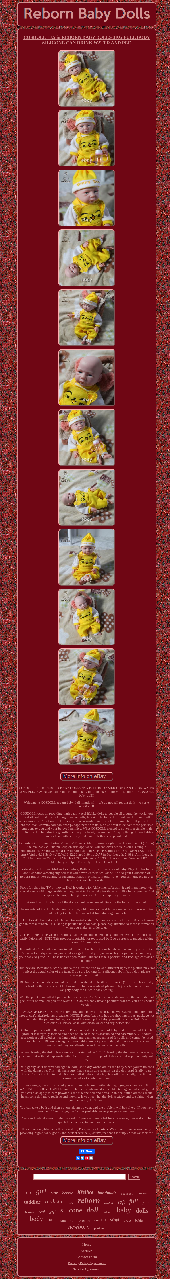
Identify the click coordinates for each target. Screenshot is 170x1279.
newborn (79, 1226)
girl (41, 1191)
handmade (107, 1192)
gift (52, 1211)
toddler (32, 1202)
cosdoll (100, 1220)
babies (139, 1220)
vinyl (114, 1219)
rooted (108, 1203)
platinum (99, 1228)
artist (70, 1203)
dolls (142, 1210)
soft (121, 1202)
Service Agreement (86, 1269)
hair (51, 1219)
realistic (54, 1201)
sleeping (127, 1194)
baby (124, 1210)
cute (54, 1192)
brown (29, 1212)
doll (92, 1210)
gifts (145, 1203)
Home (86, 1244)
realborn (107, 1212)
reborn (89, 1200)
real (42, 1212)
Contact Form (86, 1257)
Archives (86, 1250)
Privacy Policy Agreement (87, 1263)
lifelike (85, 1192)
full (133, 1201)
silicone (71, 1210)
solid (63, 1220)
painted (127, 1221)
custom (142, 1193)
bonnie (67, 1193)
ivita (72, 1221)
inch (29, 1193)
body (36, 1218)
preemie (84, 1220)
